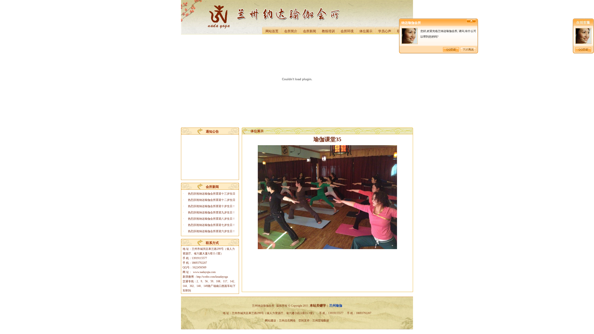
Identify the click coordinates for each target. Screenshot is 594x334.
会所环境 (347, 31)
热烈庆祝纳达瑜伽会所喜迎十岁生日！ (211, 206)
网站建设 (270, 320)
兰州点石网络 (287, 320)
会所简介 (290, 31)
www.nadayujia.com (204, 272)
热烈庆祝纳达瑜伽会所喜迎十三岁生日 (211, 193)
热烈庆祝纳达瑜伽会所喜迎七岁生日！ (211, 225)
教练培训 (328, 31)
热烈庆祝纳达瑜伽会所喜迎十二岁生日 (211, 200)
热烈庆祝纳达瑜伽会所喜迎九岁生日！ (211, 212)
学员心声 (384, 31)
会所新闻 (309, 31)
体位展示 (365, 31)
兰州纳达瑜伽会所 (263, 305)
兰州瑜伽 (335, 305)
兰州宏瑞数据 (320, 320)
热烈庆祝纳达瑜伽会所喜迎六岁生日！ (211, 231)
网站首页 (271, 31)
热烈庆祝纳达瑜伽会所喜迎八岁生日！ (211, 218)
